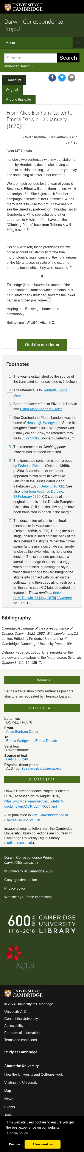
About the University (21, 1065)
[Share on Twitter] (62, 78)
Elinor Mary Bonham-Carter (41, 409)
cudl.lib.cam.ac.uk (19, 843)
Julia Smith (30, 438)
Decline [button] (14, 1144)
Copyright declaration (20, 880)
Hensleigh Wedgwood (43, 423)
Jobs (8, 1115)
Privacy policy (15, 888)
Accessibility (13, 1026)
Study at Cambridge (20, 1051)
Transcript (13, 80)
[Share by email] (71, 78)
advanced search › (18, 66)
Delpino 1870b (51, 486)
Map (7, 1091)
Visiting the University (20, 1082)
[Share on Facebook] (52, 78)
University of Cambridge (26, 871)
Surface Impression (37, 897)
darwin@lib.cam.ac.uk (21, 862)
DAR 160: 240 (17, 759)
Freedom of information (22, 1033)
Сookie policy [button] (17, 1133)
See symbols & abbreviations (41, 768)
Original (12, 90)
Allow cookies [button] (42, 1144)
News (8, 1099)
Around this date (18, 99)
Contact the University (21, 1018)
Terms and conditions (20, 1040)
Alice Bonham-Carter (22, 731)
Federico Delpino (31, 466)
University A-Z (15, 1011)
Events (9, 1107)
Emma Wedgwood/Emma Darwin (31, 741)
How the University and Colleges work (33, 1074)
